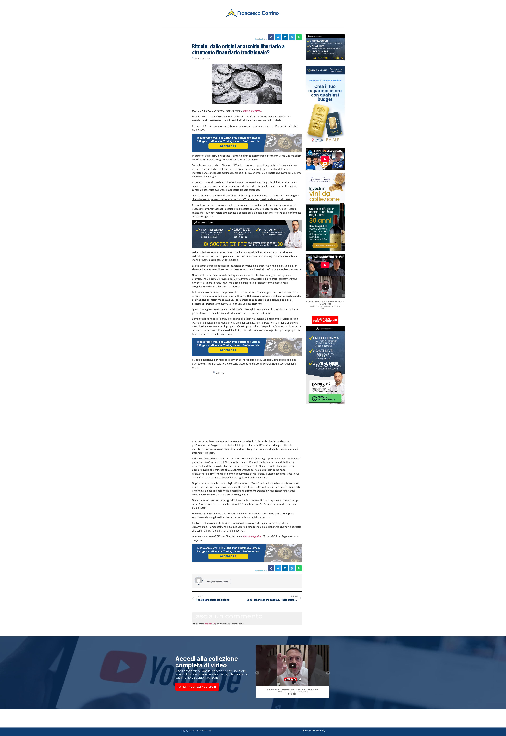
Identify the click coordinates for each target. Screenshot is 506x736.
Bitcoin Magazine (252, 110)
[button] (271, 37)
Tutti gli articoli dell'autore (217, 581)
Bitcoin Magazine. (252, 536)
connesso (210, 623)
